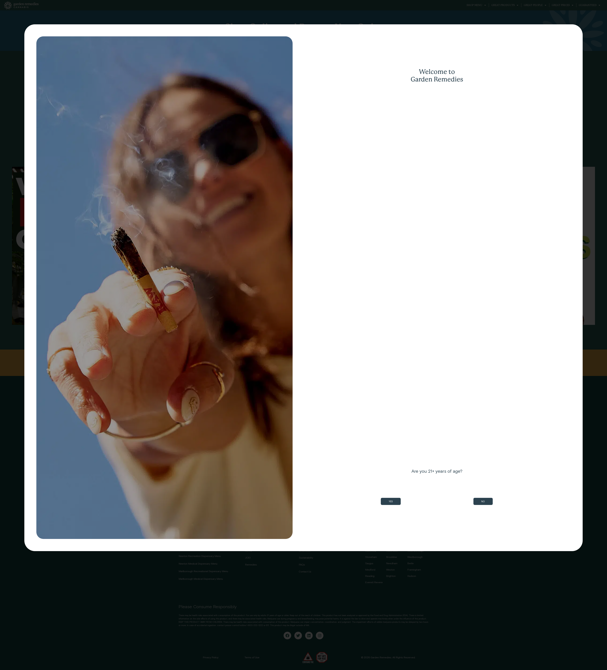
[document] (303, 335)
